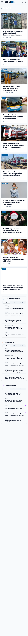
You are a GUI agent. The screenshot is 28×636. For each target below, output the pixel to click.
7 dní (14, 302)
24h (6, 302)
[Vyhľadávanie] (22, 2)
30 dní (21, 302)
